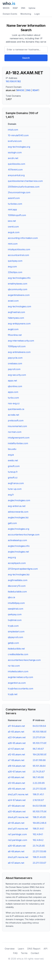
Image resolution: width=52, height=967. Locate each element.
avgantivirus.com (17, 682)
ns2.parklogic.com (17, 840)
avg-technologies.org (19, 146)
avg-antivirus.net (16, 506)
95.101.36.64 (39, 765)
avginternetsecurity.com (20, 677)
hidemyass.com (16, 317)
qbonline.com (15, 386)
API (45, 948)
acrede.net (13, 414)
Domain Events (10, 14)
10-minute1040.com (18, 135)
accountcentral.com (18, 255)
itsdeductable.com (17, 591)
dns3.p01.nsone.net (18, 857)
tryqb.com (13, 625)
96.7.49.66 (38, 777)
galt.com (12, 523)
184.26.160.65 (40, 754)
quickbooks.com (16, 163)
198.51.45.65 (39, 817)
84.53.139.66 (39, 805)
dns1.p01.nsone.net (18, 828)
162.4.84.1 (38, 834)
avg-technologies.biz (19, 574)
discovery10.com (17, 585)
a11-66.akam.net (16, 805)
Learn (21, 948)
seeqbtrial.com (15, 608)
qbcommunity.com (17, 289)
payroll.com (14, 369)
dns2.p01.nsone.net (18, 794)
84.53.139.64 (39, 726)
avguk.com (13, 232)
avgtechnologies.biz (18, 517)
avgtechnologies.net (18, 551)
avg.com (12, 266)
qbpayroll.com (15, 637)
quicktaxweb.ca (16, 409)
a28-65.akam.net (17, 743)
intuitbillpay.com (16, 603)
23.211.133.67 (39, 862)
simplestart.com (16, 631)
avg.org (12, 557)
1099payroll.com (17, 346)
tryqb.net (12, 694)
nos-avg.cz (14, 403)
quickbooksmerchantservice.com (25, 181)
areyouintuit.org (16, 175)
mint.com (12, 243)
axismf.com (14, 198)
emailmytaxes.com (17, 283)
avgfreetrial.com (16, 312)
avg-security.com (17, 374)
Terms (24, 953)
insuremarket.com (17, 426)
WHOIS (6, 8)
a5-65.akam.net (16, 731)
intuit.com (13, 129)
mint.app (12, 209)
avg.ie (11, 454)
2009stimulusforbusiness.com (23, 186)
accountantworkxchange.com (23, 534)
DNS (23, 8)
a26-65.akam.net (17, 845)
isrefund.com (15, 141)
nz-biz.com (14, 665)
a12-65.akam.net (16, 754)
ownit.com (13, 226)
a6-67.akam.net (16, 862)
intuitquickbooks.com (19, 249)
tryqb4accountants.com (20, 688)
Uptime (32, 8)
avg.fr (11, 494)
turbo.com (13, 397)
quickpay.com (15, 260)
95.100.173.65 (40, 743)
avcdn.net (13, 158)
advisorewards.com (18, 511)
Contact (35, 953)
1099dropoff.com (17, 215)
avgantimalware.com (19, 295)
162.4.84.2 (38, 840)
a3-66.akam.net (16, 777)
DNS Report (33, 948)
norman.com (14, 432)
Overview (10, 948)
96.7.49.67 (38, 748)
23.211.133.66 (39, 851)
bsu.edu (12, 449)
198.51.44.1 (38, 828)
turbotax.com (15, 203)
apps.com (13, 392)
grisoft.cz (12, 477)
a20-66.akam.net (17, 811)
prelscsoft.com (15, 420)
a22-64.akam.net (17, 737)
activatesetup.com (17, 540)
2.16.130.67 (38, 800)
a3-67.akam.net (16, 748)
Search (26, 57)
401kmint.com (15, 169)
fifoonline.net (15, 335)
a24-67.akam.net (17, 800)
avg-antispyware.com (19, 323)
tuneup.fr (13, 471)
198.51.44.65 (39, 857)
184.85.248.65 (40, 823)
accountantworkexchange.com (24, 660)
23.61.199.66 (39, 760)
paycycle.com (15, 357)
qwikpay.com (14, 614)
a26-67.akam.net (16, 771)
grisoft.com (14, 466)
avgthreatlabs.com (17, 580)
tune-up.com (14, 489)
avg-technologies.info (19, 278)
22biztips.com (15, 272)
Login (37, 14)
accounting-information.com (23, 238)
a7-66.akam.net (16, 760)
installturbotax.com (18, 443)
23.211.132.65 (39, 788)
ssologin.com (15, 152)
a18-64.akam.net (16, 765)
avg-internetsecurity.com (21, 340)
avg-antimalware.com (19, 352)
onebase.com (15, 363)
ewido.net (13, 460)
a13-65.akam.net (16, 783)
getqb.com (13, 643)
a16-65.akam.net (16, 788)
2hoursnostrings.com (19, 192)
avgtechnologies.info (19, 546)
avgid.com (13, 329)
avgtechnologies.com (19, 500)
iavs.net (12, 220)
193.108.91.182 (13, 81)
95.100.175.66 (40, 811)
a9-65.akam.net (16, 823)
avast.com (13, 300)
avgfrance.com (16, 483)
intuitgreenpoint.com (18, 437)
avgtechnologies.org (18, 528)
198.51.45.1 (38, 794)
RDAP (15, 8)
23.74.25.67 (39, 771)
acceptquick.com (17, 563)
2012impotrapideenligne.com (23, 568)
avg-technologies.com (19, 306)
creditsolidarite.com (18, 654)
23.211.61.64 (39, 737)
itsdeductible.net (16, 648)
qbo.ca (11, 597)
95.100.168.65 (40, 731)
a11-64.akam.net (16, 726)
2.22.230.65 (39, 783)
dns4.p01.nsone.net (18, 817)
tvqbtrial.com (14, 620)
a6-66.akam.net (16, 851)
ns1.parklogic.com (17, 834)
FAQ (15, 953)
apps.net (12, 380)
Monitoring (26, 14)
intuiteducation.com (18, 671)
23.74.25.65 (39, 845)
